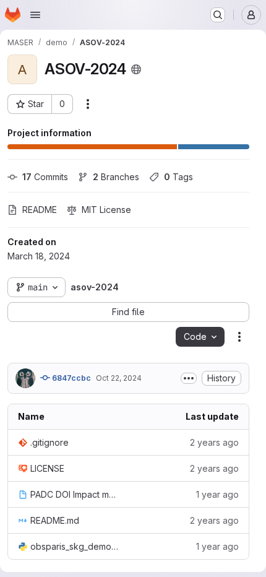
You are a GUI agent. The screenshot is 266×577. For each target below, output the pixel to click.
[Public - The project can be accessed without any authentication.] (136, 69)
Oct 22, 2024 (119, 378)
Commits (45, 176)
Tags (178, 176)
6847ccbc (70, 378)
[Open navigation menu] (35, 15)
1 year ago (217, 494)
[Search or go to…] (217, 14)
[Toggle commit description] (189, 378)
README (39, 209)
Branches (116, 176)
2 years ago (214, 442)
